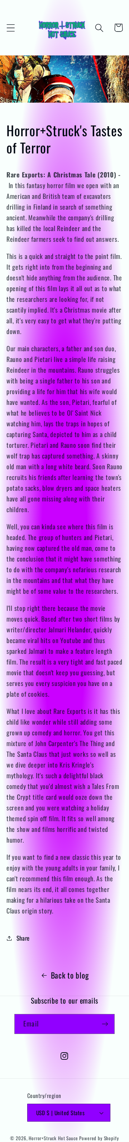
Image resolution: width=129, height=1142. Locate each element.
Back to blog (70, 975)
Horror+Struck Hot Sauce (53, 1138)
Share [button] (23, 937)
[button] (10, 27)
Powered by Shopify (99, 1138)
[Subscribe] (104, 1024)
